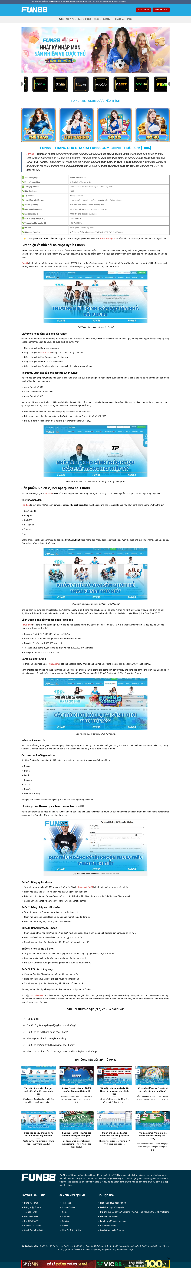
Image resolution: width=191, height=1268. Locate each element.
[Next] (163, 49)
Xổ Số (96, 19)
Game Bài (107, 19)
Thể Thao (70, 19)
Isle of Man (45, 352)
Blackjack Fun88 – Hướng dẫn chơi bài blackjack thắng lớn (76, 1134)
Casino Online (84, 19)
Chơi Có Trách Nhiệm (71, 1230)
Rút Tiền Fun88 (31, 1221)
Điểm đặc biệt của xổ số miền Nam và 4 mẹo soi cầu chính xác (114, 1091)
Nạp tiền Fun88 (31, 1216)
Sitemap (120, 1230)
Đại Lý (129, 19)
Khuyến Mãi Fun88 (32, 1225)
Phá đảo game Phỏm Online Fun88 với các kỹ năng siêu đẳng (153, 1136)
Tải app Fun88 (31, 1212)
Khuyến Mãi (120, 19)
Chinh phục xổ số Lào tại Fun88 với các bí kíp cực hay (114, 1134)
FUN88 (30, 153)
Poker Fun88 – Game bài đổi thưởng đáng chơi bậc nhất (76, 1089)
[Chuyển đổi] (24, 1019)
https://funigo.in (116, 1207)
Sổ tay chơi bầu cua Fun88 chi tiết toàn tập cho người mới (152, 1089)
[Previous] (27, 49)
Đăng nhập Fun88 (32, 1207)
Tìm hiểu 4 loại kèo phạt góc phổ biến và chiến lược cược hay (38, 1091)
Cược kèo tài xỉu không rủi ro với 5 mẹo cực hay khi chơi (38, 1134)
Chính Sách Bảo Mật (33, 1230)
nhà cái (48, 493)
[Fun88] (34, 10)
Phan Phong (111, 1225)
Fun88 (61, 19)
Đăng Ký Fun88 (31, 1203)
